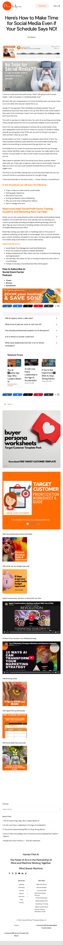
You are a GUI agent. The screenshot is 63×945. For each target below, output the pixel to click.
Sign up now (11, 225)
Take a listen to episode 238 (13, 160)
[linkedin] (22, 873)
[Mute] (56, 632)
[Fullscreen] (58, 632)
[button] (8, 373)
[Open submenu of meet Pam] (27, 896)
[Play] (4, 632)
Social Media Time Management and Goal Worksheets (26, 248)
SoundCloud (54, 179)
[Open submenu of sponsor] (27, 893)
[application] (31, 617)
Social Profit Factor (20, 220)
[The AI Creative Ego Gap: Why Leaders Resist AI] (14, 363)
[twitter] (12, 873)
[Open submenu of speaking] (27, 884)
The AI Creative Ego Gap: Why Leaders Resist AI (14, 376)
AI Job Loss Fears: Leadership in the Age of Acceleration (31, 375)
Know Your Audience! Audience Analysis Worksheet (25, 251)
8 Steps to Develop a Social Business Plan (21, 264)
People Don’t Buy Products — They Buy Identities (21, 841)
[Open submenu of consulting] (27, 887)
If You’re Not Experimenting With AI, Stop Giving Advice (24, 829)
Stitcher (44, 179)
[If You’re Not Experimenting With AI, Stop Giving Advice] (48, 363)
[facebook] (9, 873)
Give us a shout (47, 234)
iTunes (37, 179)
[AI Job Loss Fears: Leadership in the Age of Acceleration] (31, 362)
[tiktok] (26, 873)
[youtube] (19, 873)
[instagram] (16, 873)
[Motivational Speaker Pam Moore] (12, 2)
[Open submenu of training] (27, 890)
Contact (16, 925)
